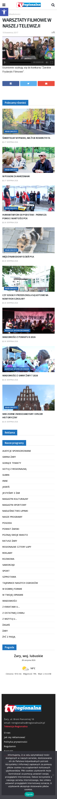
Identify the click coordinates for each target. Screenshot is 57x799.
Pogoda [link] (7, 522)
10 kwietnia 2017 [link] (10, 32)
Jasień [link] (6, 486)
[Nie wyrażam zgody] (53, 775)
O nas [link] (7, 732)
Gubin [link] (5, 474)
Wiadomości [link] (14, 14)
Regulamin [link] (10, 746)
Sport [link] (6, 570)
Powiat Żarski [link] (10, 528)
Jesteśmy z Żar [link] (11, 492)
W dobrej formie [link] (12, 588)
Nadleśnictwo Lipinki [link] (15, 510)
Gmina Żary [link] (9, 456)
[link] (4, 12)
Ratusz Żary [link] (9, 540)
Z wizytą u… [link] (9, 618)
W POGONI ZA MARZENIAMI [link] (16, 176)
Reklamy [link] (7, 552)
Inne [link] (5, 480)
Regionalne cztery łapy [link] (16, 546)
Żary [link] (5, 630)
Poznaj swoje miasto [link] (15, 534)
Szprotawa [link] (9, 576)
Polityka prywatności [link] (15, 741)
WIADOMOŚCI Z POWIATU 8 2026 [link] (18, 337)
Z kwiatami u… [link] (11, 606)
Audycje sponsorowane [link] (17, 330)
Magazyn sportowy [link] (14, 504)
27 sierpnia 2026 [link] (11, 142)
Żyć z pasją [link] (8, 636)
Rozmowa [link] (8, 558)
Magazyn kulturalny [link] (15, 498)
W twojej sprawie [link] (12, 594)
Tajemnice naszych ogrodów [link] (20, 582)
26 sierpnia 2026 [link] (11, 222)
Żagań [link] (6, 624)
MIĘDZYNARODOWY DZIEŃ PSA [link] (18, 256)
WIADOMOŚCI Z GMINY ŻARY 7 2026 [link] (20, 375)
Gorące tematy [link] (11, 462)
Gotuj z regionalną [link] (14, 468)
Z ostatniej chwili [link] (13, 612)
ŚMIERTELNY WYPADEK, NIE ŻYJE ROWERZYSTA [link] (26, 137)
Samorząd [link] (8, 564)
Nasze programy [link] (12, 516)
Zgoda (29, 794)
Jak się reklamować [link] (14, 737)
